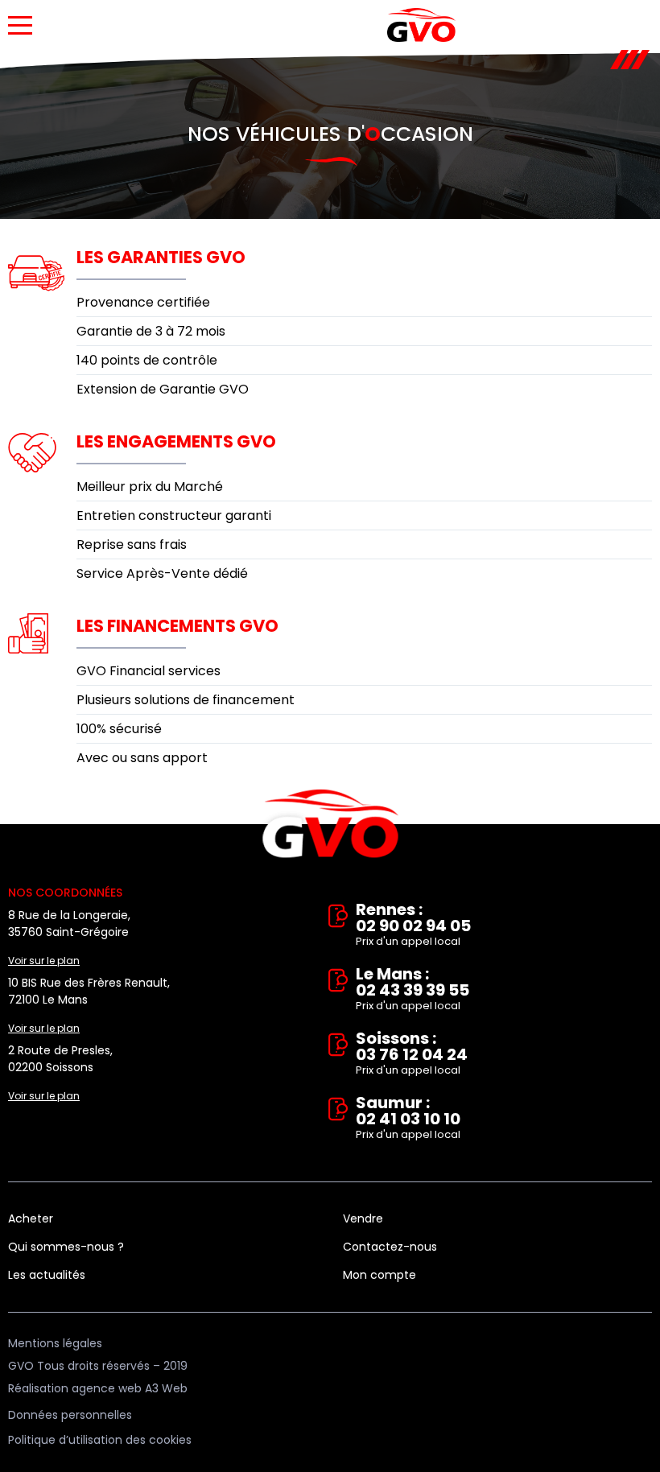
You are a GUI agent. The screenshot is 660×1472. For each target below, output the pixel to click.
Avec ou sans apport (142, 757)
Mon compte (379, 1275)
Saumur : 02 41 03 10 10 (408, 1118)
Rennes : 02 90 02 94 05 (413, 925)
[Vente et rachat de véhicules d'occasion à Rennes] (421, 25)
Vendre (363, 1218)
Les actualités (46, 1275)
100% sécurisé (119, 729)
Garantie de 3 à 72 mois (150, 331)
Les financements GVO (177, 625)
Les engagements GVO (176, 441)
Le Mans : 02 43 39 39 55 (412, 989)
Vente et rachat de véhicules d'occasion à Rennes (330, 824)
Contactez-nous (390, 1247)
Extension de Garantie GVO (162, 389)
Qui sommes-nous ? (66, 1247)
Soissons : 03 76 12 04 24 (412, 1054)
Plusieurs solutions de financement (185, 700)
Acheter (30, 1218)
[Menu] (20, 25)
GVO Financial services (148, 671)
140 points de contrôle (146, 360)
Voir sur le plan (44, 960)
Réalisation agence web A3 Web (98, 1388)
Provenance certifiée (143, 302)
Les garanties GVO (160, 257)
